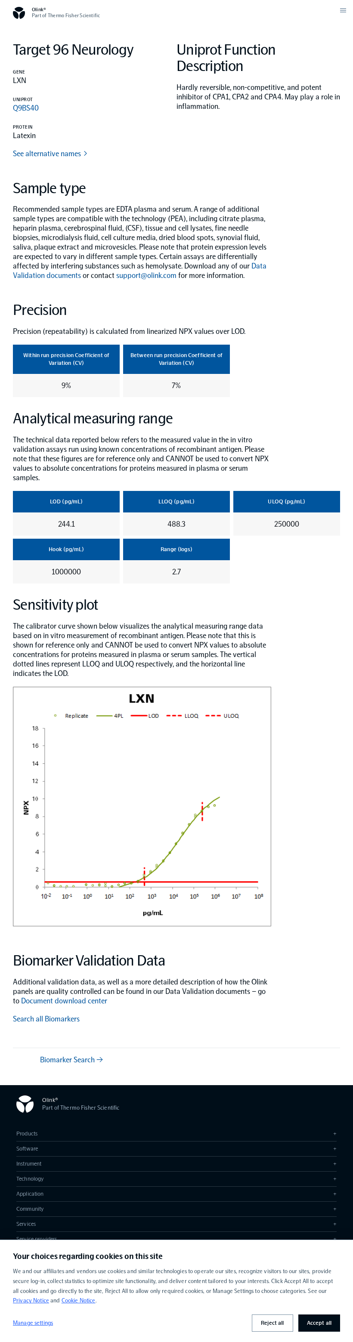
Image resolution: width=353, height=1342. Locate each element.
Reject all (272, 1323)
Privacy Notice (31, 1300)
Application (176, 1193)
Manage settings (33, 1323)
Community (176, 1208)
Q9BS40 (26, 108)
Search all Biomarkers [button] (46, 1019)
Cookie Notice (79, 1300)
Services (176, 1224)
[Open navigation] (343, 10)
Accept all (319, 1323)
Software (176, 1148)
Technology (176, 1178)
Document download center (64, 1001)
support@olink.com (146, 275)
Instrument (176, 1163)
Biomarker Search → (71, 1059)
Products (176, 1133)
